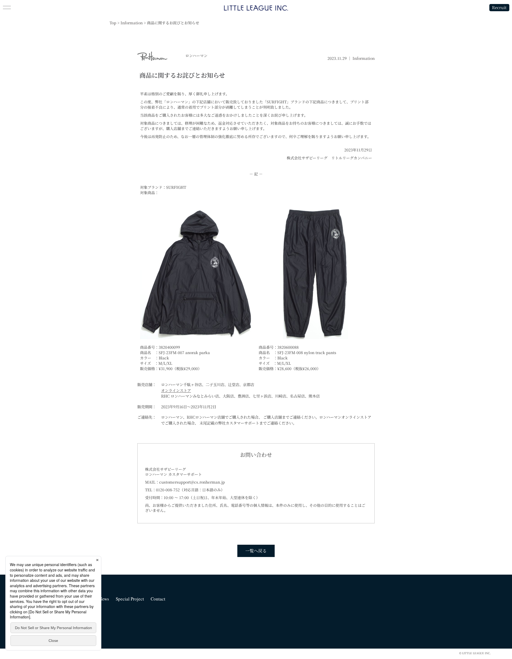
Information (364, 58)
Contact (158, 599)
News (104, 599)
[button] (64, 8)
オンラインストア (176, 390)
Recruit (499, 7)
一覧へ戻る (256, 551)
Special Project (130, 599)
